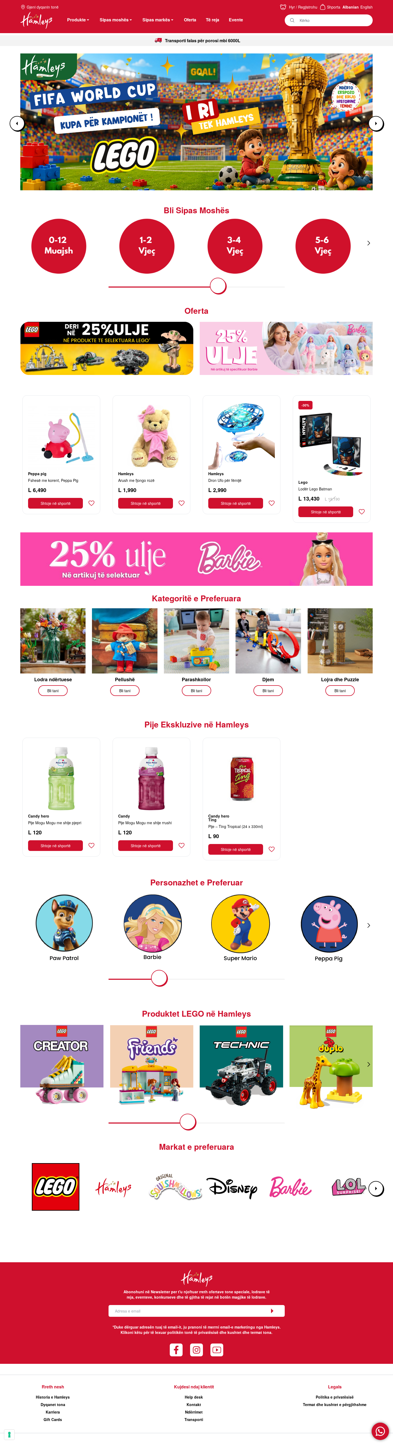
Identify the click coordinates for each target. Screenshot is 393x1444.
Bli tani (53, 690)
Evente (236, 20)
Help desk (194, 1397)
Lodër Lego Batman (315, 488)
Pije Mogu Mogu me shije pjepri (54, 822)
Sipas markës (156, 20)
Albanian (350, 7)
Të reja (212, 20)
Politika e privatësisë (335, 1397)
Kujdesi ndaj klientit (194, 1387)
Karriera (53, 1412)
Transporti (193, 1419)
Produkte (76, 20)
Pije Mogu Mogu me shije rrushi (145, 822)
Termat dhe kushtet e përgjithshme (335, 1404)
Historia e (53, 1397)
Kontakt (194, 1404)
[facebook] (176, 1350)
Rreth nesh (53, 1387)
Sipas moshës (114, 20)
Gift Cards (53, 1419)
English (366, 7)
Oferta (190, 20)
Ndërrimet (194, 1412)
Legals (335, 1387)
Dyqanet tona (53, 1404)
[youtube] (216, 1350)
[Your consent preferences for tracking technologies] (9, 1435)
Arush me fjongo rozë (136, 480)
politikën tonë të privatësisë (192, 1332)
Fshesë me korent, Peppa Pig (53, 480)
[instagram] (196, 1350)
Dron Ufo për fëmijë (224, 480)
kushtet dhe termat (245, 1332)
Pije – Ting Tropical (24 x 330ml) (235, 826)
